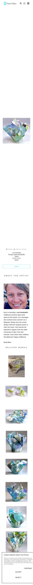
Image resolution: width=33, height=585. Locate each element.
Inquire (16, 266)
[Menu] (28, 3)
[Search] (21, 3)
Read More (7, 342)
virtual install (21, 249)
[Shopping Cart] (24, 3)
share (10, 249)
